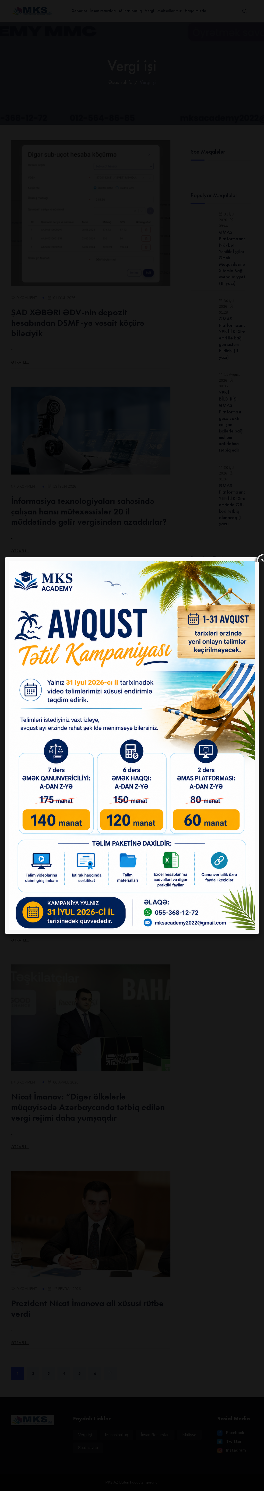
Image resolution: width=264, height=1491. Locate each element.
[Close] (258, 557)
